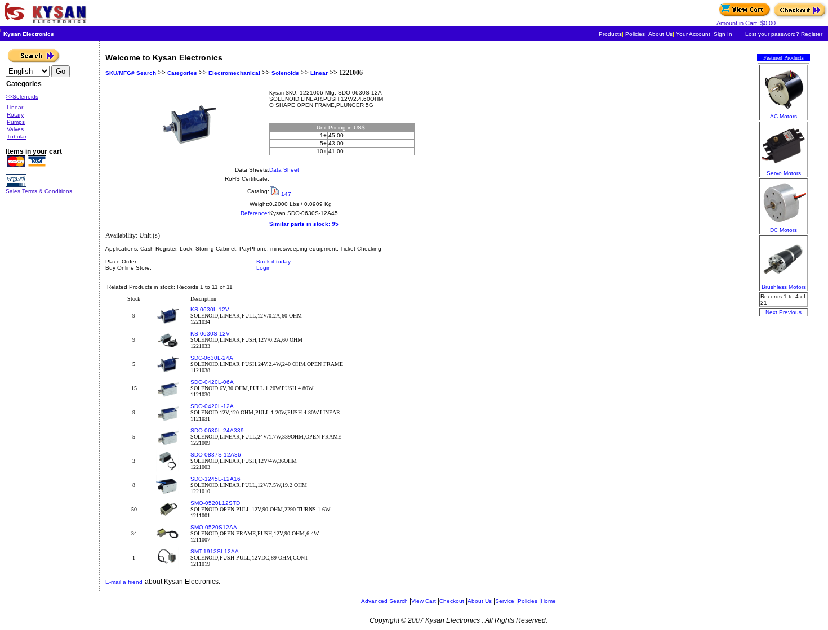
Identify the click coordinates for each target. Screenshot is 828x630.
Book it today (273, 261)
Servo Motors (784, 173)
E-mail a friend (124, 582)
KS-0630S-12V (210, 333)
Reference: (255, 213)
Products (610, 34)
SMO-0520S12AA (213, 527)
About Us (660, 34)
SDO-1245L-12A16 (215, 479)
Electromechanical (234, 73)
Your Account (693, 34)
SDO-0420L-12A (212, 406)
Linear (319, 73)
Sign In (723, 34)
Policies (635, 34)
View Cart (423, 601)
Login (263, 268)
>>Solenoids (22, 96)
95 (335, 224)
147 (286, 194)
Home (548, 601)
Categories (181, 73)
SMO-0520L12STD (215, 503)
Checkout (451, 601)
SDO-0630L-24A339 (217, 430)
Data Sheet (284, 170)
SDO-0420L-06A (212, 382)
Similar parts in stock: (299, 224)
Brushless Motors (784, 287)
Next (771, 312)
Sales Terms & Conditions (39, 191)
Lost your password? (772, 34)
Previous (790, 312)
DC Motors (783, 230)
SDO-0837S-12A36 (215, 455)
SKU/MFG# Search (130, 73)
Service (504, 601)
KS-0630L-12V (209, 309)
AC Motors (783, 116)
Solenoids (285, 73)
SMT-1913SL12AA (214, 551)
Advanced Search (384, 601)
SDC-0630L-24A (211, 358)
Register (811, 34)
